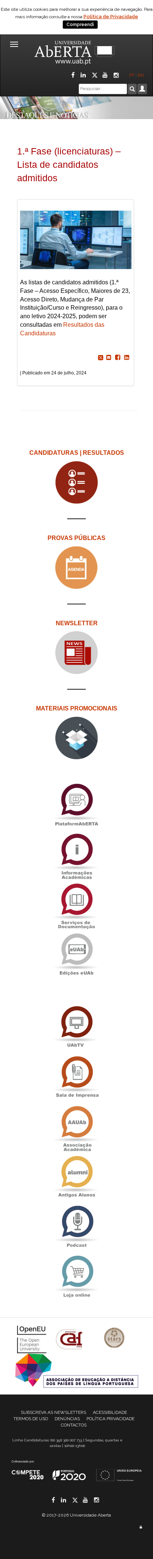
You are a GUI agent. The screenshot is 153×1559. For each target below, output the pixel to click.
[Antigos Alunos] (76, 1176)
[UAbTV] (76, 1027)
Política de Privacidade (111, 16)
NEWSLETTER (77, 623)
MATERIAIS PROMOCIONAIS (76, 708)
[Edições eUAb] (76, 954)
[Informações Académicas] (76, 854)
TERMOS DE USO (30, 1418)
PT (131, 75)
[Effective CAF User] (70, 1338)
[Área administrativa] (141, 1527)
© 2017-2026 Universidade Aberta (76, 1515)
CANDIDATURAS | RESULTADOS (76, 453)
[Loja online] (76, 1276)
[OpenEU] (32, 1338)
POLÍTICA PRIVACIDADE (110, 1418)
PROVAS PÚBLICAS (76, 538)
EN (141, 75)
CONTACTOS (74, 1425)
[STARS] (114, 1338)
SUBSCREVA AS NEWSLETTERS (53, 1412)
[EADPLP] (77, 1369)
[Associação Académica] (76, 1126)
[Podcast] (76, 1226)
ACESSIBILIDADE (110, 1412)
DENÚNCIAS (67, 1418)
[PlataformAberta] (76, 804)
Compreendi (80, 24)
